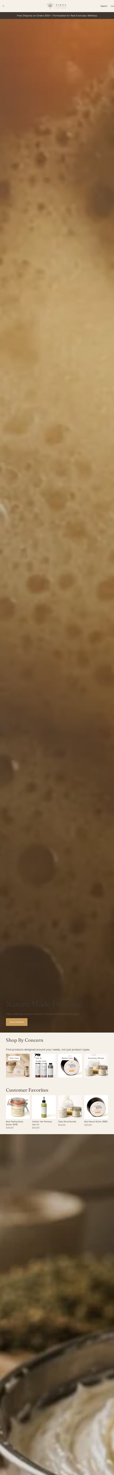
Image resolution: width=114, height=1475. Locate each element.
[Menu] (3, 6)
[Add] (51, 1114)
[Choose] (25, 1114)
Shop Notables (17, 1022)
